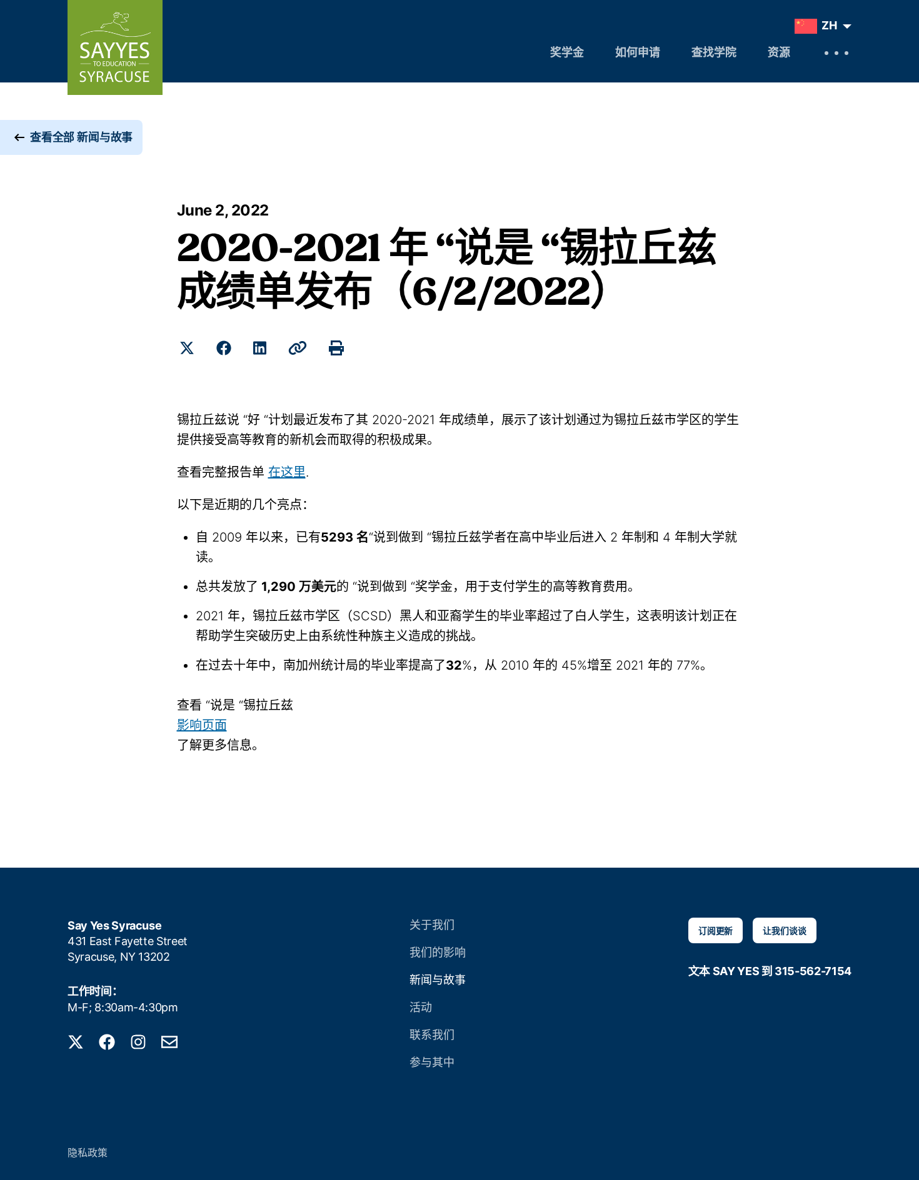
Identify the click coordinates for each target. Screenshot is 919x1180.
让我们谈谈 (784, 930)
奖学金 (567, 53)
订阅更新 (715, 930)
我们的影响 (437, 952)
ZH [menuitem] (829, 25)
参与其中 (431, 1062)
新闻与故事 (437, 979)
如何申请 (637, 53)
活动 (420, 1007)
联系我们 (431, 1034)
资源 (779, 53)
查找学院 (713, 53)
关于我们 (431, 924)
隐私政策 (88, 1152)
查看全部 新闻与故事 (81, 137)
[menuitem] (819, 26)
